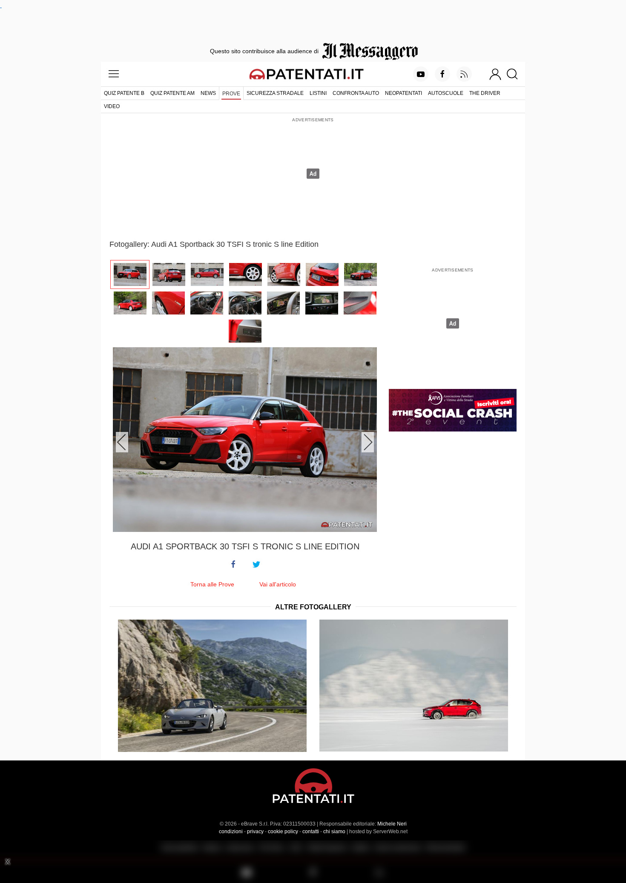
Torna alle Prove (212, 584)
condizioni (231, 831)
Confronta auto (356, 93)
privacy (255, 831)
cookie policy (283, 831)
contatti (310, 831)
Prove (231, 94)
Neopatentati (403, 93)
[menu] (113, 74)
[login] (495, 74)
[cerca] (515, 74)
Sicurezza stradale (275, 93)
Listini (318, 93)
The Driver (484, 93)
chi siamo (334, 831)
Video (112, 106)
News (208, 93)
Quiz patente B (124, 93)
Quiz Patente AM (172, 93)
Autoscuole (445, 93)
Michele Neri (392, 824)
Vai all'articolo (277, 584)
